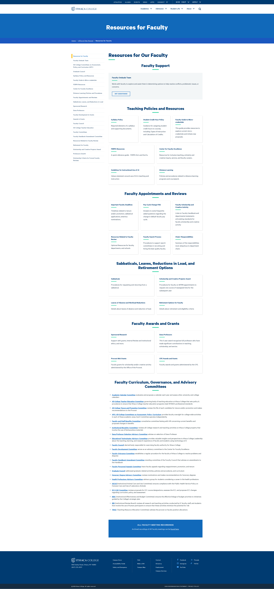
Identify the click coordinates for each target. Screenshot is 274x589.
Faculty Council (78, 123)
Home (73, 41)
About (189, 8)
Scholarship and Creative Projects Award (87, 149)
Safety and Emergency (120, 567)
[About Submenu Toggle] (193, 8)
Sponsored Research (80, 106)
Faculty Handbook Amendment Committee (87, 136)
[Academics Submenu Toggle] (151, 8)
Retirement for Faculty (80, 145)
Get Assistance (121, 94)
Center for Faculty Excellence (83, 89)
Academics (145, 8)
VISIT (184, 2)
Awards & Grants (79, 119)
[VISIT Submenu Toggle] (188, 2)
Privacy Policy (193, 586)
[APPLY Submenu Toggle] (200, 2)
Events (137, 2)
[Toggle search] (200, 9)
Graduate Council (79, 71)
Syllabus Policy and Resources (83, 76)
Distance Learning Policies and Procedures (87, 93)
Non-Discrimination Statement (176, 586)
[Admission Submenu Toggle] (166, 8)
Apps (152, 2)
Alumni (128, 2)
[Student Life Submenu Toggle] (182, 8)
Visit (138, 560)
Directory (159, 563)
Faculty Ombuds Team (80, 60)
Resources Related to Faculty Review (85, 141)
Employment (160, 567)
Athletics (118, 2)
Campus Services (161, 571)
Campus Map (141, 567)
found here (175, 529)
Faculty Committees (80, 132)
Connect (161, 2)
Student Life (175, 8)
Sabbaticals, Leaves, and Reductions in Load (88, 102)
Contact (158, 560)
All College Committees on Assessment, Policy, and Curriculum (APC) (87, 66)
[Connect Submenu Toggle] (167, 2)
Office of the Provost (85, 41)
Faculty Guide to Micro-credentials (85, 80)
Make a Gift (141, 563)
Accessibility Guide (119, 563)
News (145, 2)
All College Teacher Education (83, 128)
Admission (160, 8)
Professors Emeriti (79, 154)
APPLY (195, 2)
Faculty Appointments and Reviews (85, 97)
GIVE (178, 2)
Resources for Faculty (80, 56)
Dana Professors (78, 110)
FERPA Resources (79, 84)
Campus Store (117, 560)
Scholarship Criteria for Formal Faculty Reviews (86, 159)
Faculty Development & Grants (83, 115)
